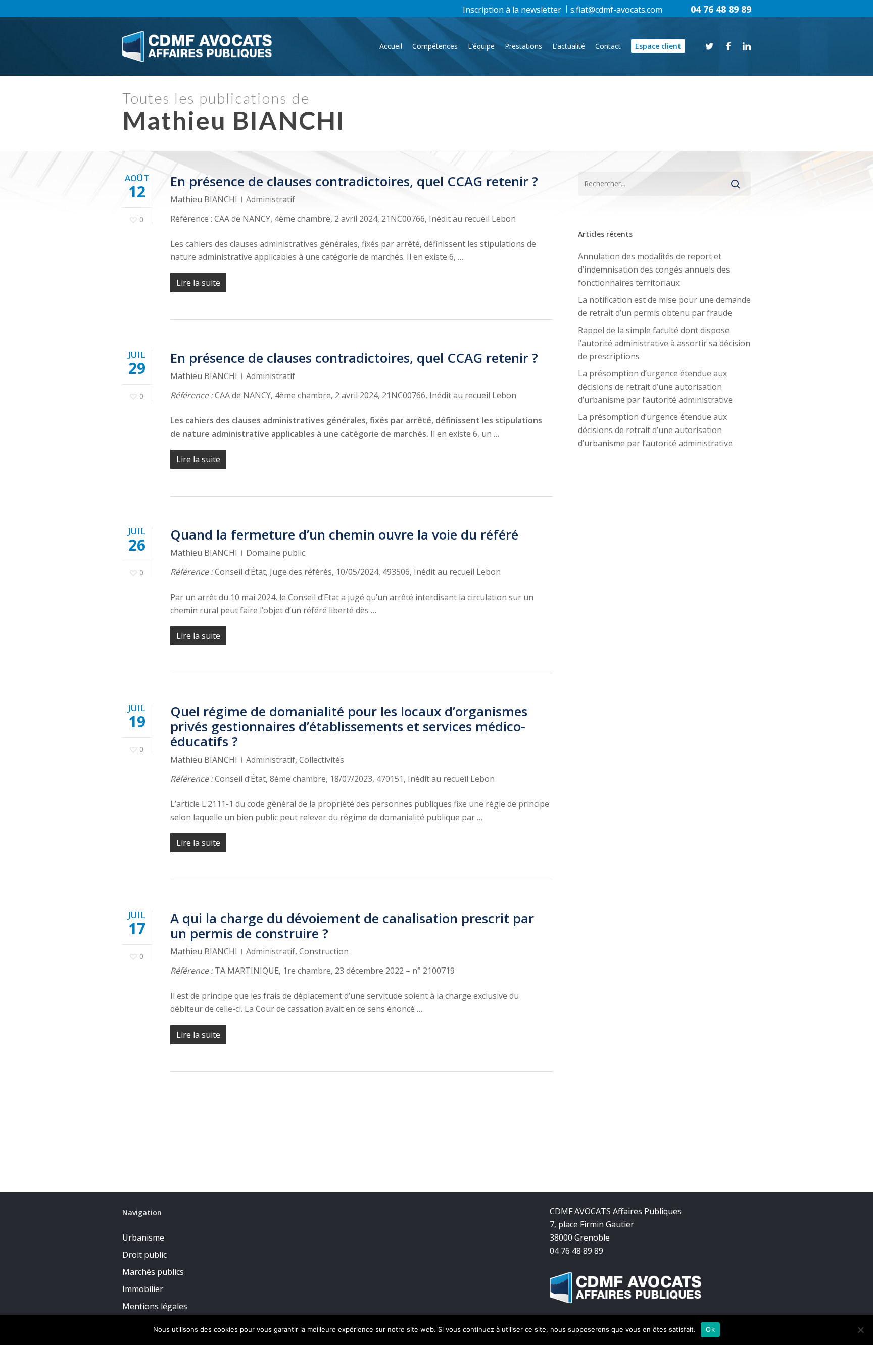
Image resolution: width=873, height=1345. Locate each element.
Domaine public (275, 552)
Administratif (270, 199)
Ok (710, 1329)
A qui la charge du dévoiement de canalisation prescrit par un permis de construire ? (352, 925)
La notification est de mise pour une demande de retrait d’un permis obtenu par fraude (664, 306)
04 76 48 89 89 (721, 9)
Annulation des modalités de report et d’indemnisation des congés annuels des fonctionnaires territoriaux (654, 269)
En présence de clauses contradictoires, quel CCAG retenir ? (354, 181)
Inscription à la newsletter (512, 9)
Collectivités (321, 759)
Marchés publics (153, 1271)
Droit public (144, 1254)
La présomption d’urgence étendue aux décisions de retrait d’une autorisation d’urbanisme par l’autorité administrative (655, 386)
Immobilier (142, 1289)
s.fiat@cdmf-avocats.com (616, 9)
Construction (324, 951)
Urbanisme (143, 1237)
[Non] (860, 1330)
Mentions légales (154, 1306)
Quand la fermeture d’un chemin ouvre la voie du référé (344, 534)
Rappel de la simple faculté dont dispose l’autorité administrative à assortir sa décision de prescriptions (664, 343)
